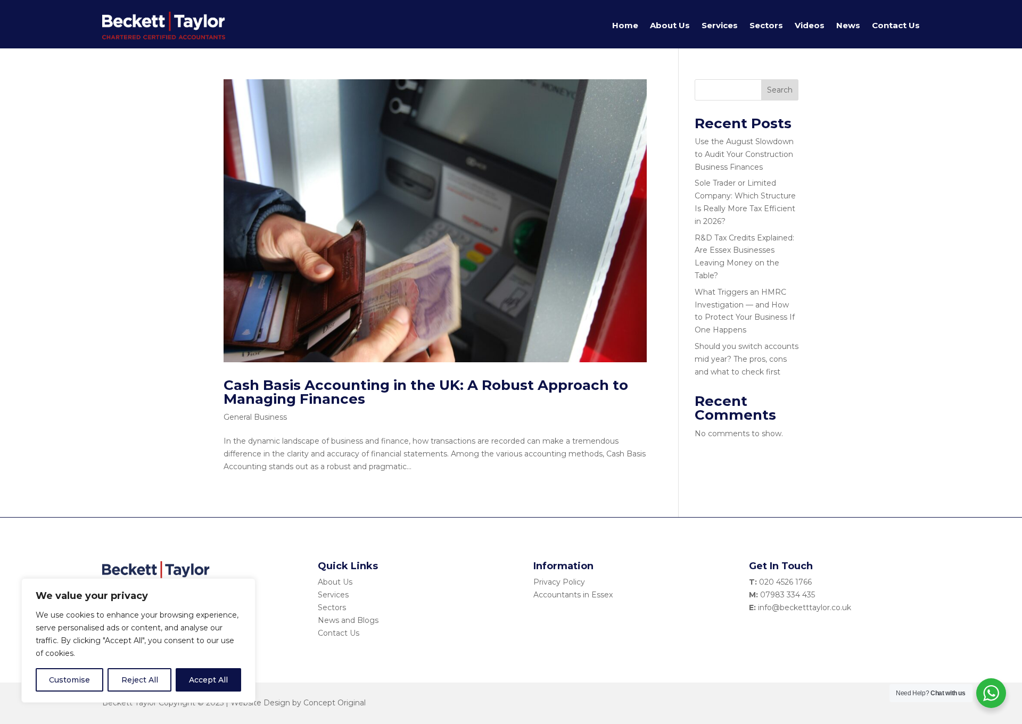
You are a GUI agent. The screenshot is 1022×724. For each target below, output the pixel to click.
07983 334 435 (787, 595)
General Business (255, 417)
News (848, 25)
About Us (670, 25)
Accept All (208, 680)
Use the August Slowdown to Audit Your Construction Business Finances (744, 154)
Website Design (260, 703)
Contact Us (896, 25)
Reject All (139, 680)
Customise (69, 680)
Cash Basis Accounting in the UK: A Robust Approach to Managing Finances (426, 392)
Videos (810, 25)
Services (720, 25)
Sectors (766, 25)
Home (625, 25)
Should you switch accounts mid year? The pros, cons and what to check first (746, 359)
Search (780, 90)
